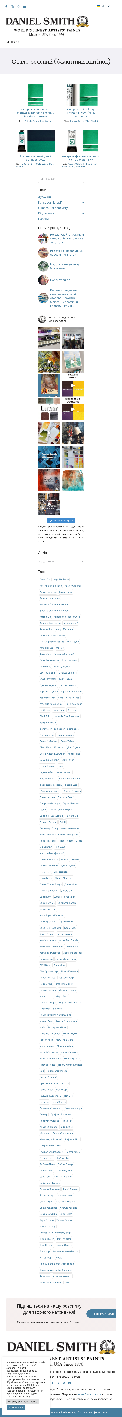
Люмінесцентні (48, 990)
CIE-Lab (71, 710)
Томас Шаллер (48, 1226)
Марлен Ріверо (48, 1002)
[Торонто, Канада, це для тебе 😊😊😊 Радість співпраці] (49, 457)
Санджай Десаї (64, 1170)
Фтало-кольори (73, 1108)
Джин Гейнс (46, 878)
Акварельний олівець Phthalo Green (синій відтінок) (81, 113)
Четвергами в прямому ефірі (55, 1232)
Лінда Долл (59, 965)
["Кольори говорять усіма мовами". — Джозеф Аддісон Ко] (49, 480)
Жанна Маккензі (64, 878)
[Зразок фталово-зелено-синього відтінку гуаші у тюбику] (35, 131)
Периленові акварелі (51, 1108)
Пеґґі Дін (44, 1102)
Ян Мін (75, 859)
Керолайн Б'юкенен (71, 691)
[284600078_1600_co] (81, 131)
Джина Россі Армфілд (60, 809)
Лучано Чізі (46, 984)
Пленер (44, 1114)
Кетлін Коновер (48, 940)
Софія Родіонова (48, 1207)
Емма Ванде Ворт (49, 760)
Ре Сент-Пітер (47, 1164)
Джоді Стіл (67, 890)
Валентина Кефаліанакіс (66, 1251)
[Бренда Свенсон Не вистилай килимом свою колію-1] (43, 234)
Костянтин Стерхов (50, 952)
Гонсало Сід (72, 815)
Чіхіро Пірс (58, 710)
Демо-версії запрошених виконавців (59, 828)
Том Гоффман (64, 1238)
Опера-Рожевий (48, 1077)
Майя (42, 1027)
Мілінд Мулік (70, 1033)
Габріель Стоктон (71, 791)
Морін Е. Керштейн (66, 1021)
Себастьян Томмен (50, 1183)
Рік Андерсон (47, 1158)
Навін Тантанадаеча (50, 1058)
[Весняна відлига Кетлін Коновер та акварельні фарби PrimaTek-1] (43, 249)
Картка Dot (74, 753)
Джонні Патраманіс (64, 896)
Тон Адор (45, 1251)
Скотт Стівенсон (63, 1176)
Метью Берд (46, 1021)
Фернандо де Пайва (70, 778)
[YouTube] (24, 6)
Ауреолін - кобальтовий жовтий (57, 654)
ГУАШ (62, 822)
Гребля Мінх (46, 1039)
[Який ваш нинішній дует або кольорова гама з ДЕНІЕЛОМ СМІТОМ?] (49, 433)
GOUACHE (27, 164)
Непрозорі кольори (57, 1070)
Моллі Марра (47, 1046)
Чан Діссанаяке (73, 703)
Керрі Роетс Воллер (69, 697)
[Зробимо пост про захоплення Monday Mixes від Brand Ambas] (73, 480)
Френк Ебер (71, 784)
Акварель (45, 1276)
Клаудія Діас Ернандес (67, 716)
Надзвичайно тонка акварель (56, 772)
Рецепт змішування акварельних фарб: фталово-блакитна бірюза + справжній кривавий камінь (64, 298)
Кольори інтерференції (52, 853)
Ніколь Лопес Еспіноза (70, 1064)
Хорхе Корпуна (48, 909)
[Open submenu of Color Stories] (82, 202)
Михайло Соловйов (50, 1033)
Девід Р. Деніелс (49, 741)
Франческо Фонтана (51, 784)
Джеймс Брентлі (49, 859)
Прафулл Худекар (49, 1120)
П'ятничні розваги (49, 791)
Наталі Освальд (69, 1052)
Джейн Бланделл (49, 865)
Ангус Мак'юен (64, 629)
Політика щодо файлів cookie (92, 1412)
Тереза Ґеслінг (64, 1220)
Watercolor (81, 166)
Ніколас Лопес (47, 1064)
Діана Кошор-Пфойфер (52, 747)
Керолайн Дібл (47, 697)
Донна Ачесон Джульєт (52, 753)
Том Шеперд (46, 1245)
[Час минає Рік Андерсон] (43, 262)
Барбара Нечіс (70, 660)
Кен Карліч (72, 946)
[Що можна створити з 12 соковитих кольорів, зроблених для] (49, 338)
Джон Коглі (45, 896)
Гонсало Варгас (48, 822)
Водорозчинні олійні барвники (56, 1270)
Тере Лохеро (47, 1220)
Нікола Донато (72, 1058)
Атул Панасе (46, 647)
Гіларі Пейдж (66, 840)
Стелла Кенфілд (68, 1207)
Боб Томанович (48, 672)
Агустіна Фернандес (51, 585)
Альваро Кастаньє (50, 598)
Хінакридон (66, 1127)
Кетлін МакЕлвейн (68, 940)
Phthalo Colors (74, 164)
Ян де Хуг (60, 847)
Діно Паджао (74, 747)
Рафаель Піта (72, 1139)
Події (60, 766)
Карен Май (70, 927)
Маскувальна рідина (51, 1008)
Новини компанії (65, 735)
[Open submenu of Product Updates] (82, 208)
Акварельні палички (50, 1282)
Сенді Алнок (46, 1170)
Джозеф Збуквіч (48, 921)
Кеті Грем (45, 946)
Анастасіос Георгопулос (67, 616)
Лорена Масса (47, 977)
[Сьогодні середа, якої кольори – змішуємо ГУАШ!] (73, 409)
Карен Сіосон (47, 934)
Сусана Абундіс (48, 1214)
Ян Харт (64, 859)
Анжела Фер (46, 629)
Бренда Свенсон (68, 672)
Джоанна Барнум (49, 890)
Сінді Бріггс (46, 716)
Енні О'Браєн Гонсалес (52, 641)
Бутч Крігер (65, 679)
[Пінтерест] (18, 6)
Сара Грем (45, 1176)
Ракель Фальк (73, 1151)
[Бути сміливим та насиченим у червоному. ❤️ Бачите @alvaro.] (73, 433)
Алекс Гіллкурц (48, 592)
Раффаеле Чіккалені (50, 1145)
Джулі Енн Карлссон (50, 927)
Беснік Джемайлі (63, 666)
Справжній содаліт (66, 1201)
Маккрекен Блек (57, 1027)
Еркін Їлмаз (68, 760)
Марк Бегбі (62, 996)
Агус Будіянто (61, 579)
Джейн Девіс (68, 865)
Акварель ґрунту (62, 1276)
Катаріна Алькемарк (51, 703)
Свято (79, 840)
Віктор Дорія (46, 1257)
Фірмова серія (47, 1195)
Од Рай (60, 647)
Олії (42, 1070)
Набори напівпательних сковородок (59, 834)
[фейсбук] (6, 6)
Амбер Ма (45, 616)
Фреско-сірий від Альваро (54, 610)
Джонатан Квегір (67, 903)
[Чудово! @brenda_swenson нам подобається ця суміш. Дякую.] (49, 362)
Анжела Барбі (70, 623)
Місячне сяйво (65, 1046)
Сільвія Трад (46, 1201)
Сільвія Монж (65, 1195)
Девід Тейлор (68, 741)
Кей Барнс (58, 946)
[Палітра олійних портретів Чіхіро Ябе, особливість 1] (43, 276)
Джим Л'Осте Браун (51, 884)
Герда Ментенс (71, 803)
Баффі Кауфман (48, 679)
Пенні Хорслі (59, 1102)
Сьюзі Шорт (66, 1214)
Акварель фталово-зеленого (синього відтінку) (81, 158)
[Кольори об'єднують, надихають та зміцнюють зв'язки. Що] (73, 338)
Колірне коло (47, 735)
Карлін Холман (65, 934)
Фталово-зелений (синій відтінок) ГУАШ (35, 158)
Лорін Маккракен (72, 952)
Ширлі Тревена (70, 1189)
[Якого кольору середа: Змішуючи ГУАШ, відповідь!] (73, 385)
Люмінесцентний (64, 984)
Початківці (45, 666)
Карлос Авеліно (68, 685)
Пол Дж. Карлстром (50, 1095)
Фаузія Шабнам (48, 778)
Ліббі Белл (45, 965)
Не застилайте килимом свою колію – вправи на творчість (67, 238)
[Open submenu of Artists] (82, 197)
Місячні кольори (67, 990)
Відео (59, 1257)
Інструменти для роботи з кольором (59, 728)
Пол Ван (68, 1095)
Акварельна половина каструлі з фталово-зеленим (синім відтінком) (35, 113)
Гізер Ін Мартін (48, 840)
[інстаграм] (12, 6)
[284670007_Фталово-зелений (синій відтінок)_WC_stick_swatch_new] (81, 85)
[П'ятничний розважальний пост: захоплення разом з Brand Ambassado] (73, 362)
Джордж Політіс (66, 797)
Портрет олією (60, 280)
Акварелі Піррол (49, 1127)
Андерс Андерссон (50, 623)
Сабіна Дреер (65, 1164)
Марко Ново (46, 996)
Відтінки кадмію (48, 685)
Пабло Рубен (46, 1089)
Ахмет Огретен (73, 585)
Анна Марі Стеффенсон (52, 635)
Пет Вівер (61, 1089)
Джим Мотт (70, 884)
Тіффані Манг (47, 1238)
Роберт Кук (63, 1158)
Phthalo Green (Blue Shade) (38, 121)
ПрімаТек (67, 1120)
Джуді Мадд (66, 921)
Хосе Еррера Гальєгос (52, 915)
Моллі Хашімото (64, 1039)
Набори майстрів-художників (55, 1014)
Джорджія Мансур (50, 803)
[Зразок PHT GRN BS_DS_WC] (35, 85)
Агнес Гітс (45, 579)
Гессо (43, 809)
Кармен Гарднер (49, 691)
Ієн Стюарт (46, 847)
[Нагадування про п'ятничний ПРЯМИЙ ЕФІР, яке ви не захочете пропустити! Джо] (49, 385)
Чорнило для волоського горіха (57, 1263)
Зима (67, 1282)
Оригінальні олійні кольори (54, 1083)
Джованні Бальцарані (51, 815)
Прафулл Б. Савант (61, 1114)
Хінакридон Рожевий (51, 1139)
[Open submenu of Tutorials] (82, 213)
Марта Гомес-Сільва (70, 1002)
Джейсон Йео (61, 871)
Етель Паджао (47, 766)
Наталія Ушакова (49, 1052)
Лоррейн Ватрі (66, 977)
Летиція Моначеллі (65, 959)
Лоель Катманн (69, 971)
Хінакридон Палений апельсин (56, 1133)
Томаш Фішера (64, 1245)
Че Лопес (45, 710)
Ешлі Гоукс (73, 641)
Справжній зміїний (50, 1189)
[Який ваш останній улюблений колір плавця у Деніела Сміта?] (73, 457)
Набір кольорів (48, 722)
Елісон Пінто (65, 592)
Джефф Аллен (47, 797)
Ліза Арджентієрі (49, 971)
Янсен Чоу (45, 871)
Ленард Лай (46, 959)
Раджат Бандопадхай (51, 1151)
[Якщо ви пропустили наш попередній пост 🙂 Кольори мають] (49, 504)
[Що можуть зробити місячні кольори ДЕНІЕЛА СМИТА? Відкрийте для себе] (49, 409)
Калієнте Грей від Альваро (54, 604)
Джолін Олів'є (47, 903)
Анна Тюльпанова (49, 660)
